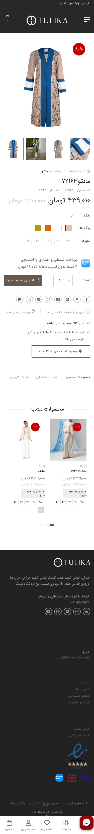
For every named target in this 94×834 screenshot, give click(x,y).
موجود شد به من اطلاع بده (58, 351)
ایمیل (85, 652)
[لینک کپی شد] (20, 299)
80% (79, 49)
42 (69, 502)
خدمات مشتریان (79, 695)
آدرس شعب (82, 729)
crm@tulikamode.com (73, 657)
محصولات (74, 171)
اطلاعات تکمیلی (47, 377)
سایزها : (84, 241)
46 (57, 502)
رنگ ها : (84, 228)
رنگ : (86, 215)
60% (77, 427)
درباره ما (84, 682)
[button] (51, 525)
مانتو (44, 171)
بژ (71, 215)
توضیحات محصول (77, 377)
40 (75, 502)
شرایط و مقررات (79, 702)
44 (63, 502)
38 (81, 502)
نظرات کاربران (19, 377)
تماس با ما (83, 689)
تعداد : (85, 280)
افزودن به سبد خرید (20, 280)
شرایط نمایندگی (79, 735)
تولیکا (83, 466)
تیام (34, 811)
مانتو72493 (78, 471)
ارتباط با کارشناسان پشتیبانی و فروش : (62, 596)
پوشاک (57, 171)
